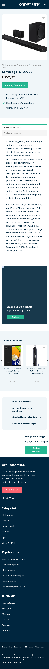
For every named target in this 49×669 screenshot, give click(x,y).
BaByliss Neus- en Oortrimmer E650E (36, 372)
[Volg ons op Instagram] (7, 498)
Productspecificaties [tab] (12, 133)
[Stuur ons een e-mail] (13, 498)
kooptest (24, 4)
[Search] (39, 4)
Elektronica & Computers (15, 65)
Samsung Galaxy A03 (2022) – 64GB (13, 372)
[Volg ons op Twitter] (10, 498)
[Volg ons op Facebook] (3, 498)
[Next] (47, 366)
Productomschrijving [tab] (12, 127)
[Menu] (3, 4)
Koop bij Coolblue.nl (15, 85)
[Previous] (2, 366)
